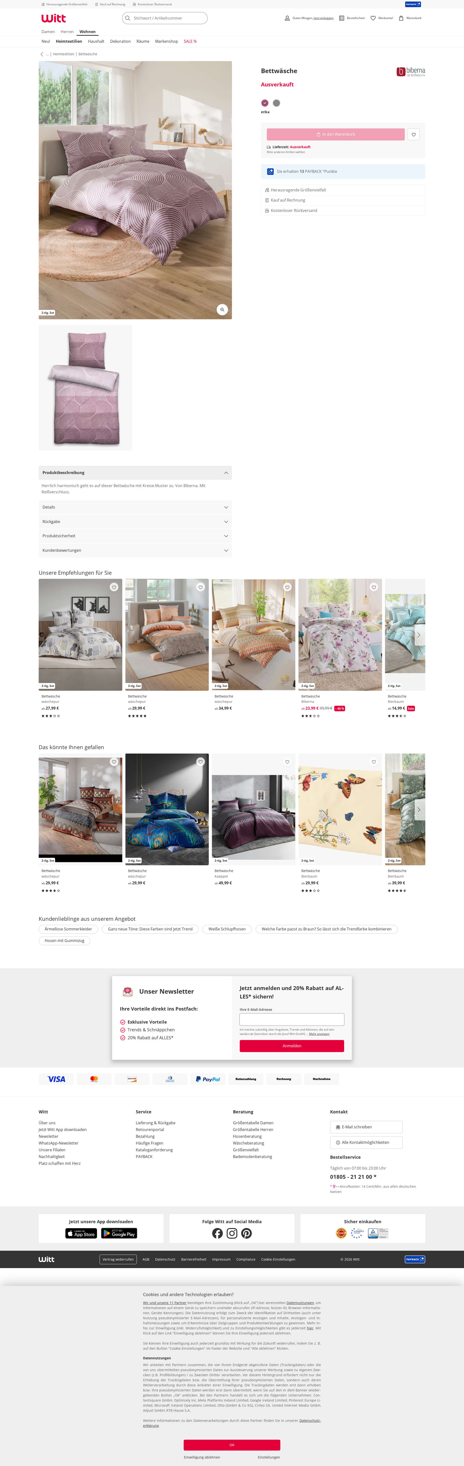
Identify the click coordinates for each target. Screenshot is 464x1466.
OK (232, 1445)
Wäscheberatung (248, 1143)
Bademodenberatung (252, 1156)
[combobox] (175, 18)
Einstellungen (269, 1457)
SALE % (190, 41)
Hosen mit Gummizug (64, 940)
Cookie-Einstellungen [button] (278, 1259)
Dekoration (120, 41)
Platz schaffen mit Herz (59, 1163)
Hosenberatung (247, 1136)
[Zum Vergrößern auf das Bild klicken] (222, 309)
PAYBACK (144, 1156)
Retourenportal (150, 1129)
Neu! (46, 41)
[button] (41, 54)
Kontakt (339, 1112)
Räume (143, 41)
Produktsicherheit (59, 535)
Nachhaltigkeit (52, 1156)
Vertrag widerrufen (118, 1259)
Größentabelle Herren (253, 1129)
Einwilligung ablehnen (202, 1457)
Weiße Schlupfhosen (227, 929)
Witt (43, 1112)
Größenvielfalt (246, 1149)
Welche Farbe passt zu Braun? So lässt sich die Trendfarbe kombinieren (327, 929)
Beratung (243, 1112)
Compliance (245, 1259)
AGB (146, 1259)
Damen (48, 31)
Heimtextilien (69, 41)
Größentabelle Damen (253, 1122)
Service (144, 1112)
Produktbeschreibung (63, 472)
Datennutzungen (300, 1302)
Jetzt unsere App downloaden (101, 1221)
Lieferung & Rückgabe (155, 1122)
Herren (67, 31)
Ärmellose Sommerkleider (68, 929)
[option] (265, 103)
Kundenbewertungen (62, 550)
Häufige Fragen (149, 1143)
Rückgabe (51, 521)
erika (265, 112)
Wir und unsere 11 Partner (165, 1302)
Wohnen (88, 31)
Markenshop (166, 41)
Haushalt (96, 41)
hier (310, 1328)
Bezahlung (145, 1136)
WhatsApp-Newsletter (59, 1143)
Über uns (47, 1122)
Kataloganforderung (154, 1149)
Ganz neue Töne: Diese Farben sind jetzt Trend (150, 929)
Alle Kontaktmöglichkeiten (365, 1142)
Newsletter (48, 1136)
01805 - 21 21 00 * (353, 1176)
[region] (232, 1376)
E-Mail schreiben (354, 1128)
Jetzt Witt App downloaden (63, 1129)
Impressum (221, 1259)
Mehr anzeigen (319, 1034)
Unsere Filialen (52, 1149)
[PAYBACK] (413, 4)
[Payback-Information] (415, 1259)
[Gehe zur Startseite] (54, 18)
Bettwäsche (88, 54)
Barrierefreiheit (193, 1259)
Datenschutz (165, 1259)
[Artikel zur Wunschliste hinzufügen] (414, 134)
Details (49, 507)
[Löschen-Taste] (202, 18)
